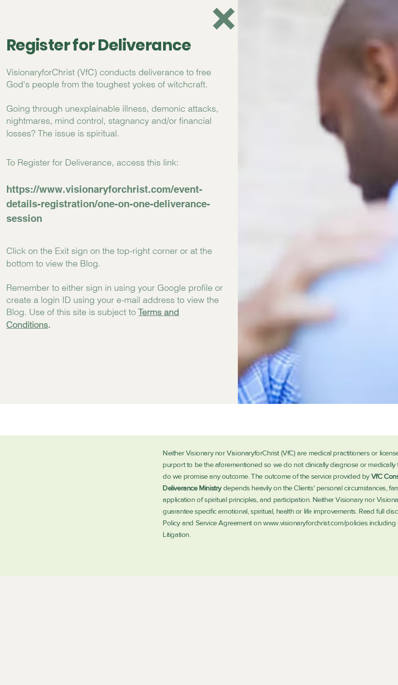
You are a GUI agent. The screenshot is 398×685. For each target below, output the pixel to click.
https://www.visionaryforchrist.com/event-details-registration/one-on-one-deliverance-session (108, 204)
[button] (223, 19)
